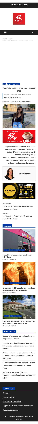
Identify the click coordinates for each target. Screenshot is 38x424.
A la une (7, 249)
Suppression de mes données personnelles (18, 406)
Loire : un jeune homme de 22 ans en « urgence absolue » (18, 206)
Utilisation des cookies (11, 410)
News (23, 249)
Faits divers (16, 84)
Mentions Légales (9, 397)
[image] (19, 137)
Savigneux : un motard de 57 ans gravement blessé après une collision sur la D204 (19, 375)
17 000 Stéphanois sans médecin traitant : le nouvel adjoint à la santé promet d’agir (19, 365)
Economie (17, 249)
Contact (5, 393)
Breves (9, 84)
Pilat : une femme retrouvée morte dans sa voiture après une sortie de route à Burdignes (19, 307)
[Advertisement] (19, 62)
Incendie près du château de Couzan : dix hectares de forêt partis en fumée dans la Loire (19, 273)
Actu (4, 84)
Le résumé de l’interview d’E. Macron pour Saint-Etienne (17, 216)
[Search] (32, 32)
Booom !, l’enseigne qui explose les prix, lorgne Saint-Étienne (19, 240)
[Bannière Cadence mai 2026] (19, 191)
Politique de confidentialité (12, 401)
